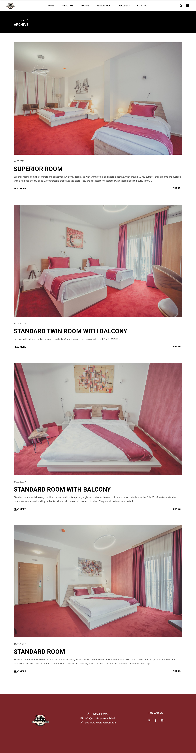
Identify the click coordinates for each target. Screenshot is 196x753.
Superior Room (38, 169)
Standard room (39, 651)
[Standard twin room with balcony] (98, 261)
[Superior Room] (98, 98)
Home (22, 20)
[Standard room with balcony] (98, 419)
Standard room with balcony (62, 489)
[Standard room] (98, 581)
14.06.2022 (19, 161)
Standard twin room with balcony (70, 331)
